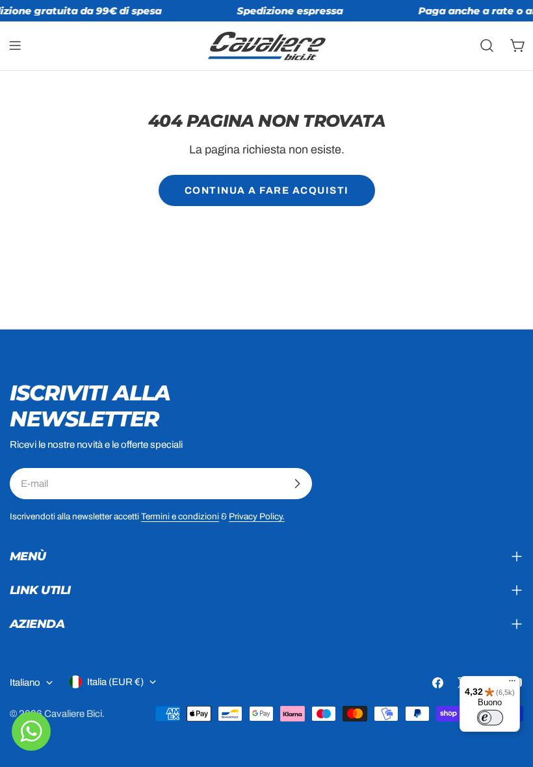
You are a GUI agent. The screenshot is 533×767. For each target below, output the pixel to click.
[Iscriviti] (297, 483)
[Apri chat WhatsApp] (31, 731)
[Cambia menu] (15, 45)
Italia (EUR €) (115, 682)
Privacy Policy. (257, 516)
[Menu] (512, 684)
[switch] (490, 717)
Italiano (25, 682)
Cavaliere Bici (73, 713)
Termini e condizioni (180, 516)
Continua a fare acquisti (267, 190)
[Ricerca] (487, 45)
